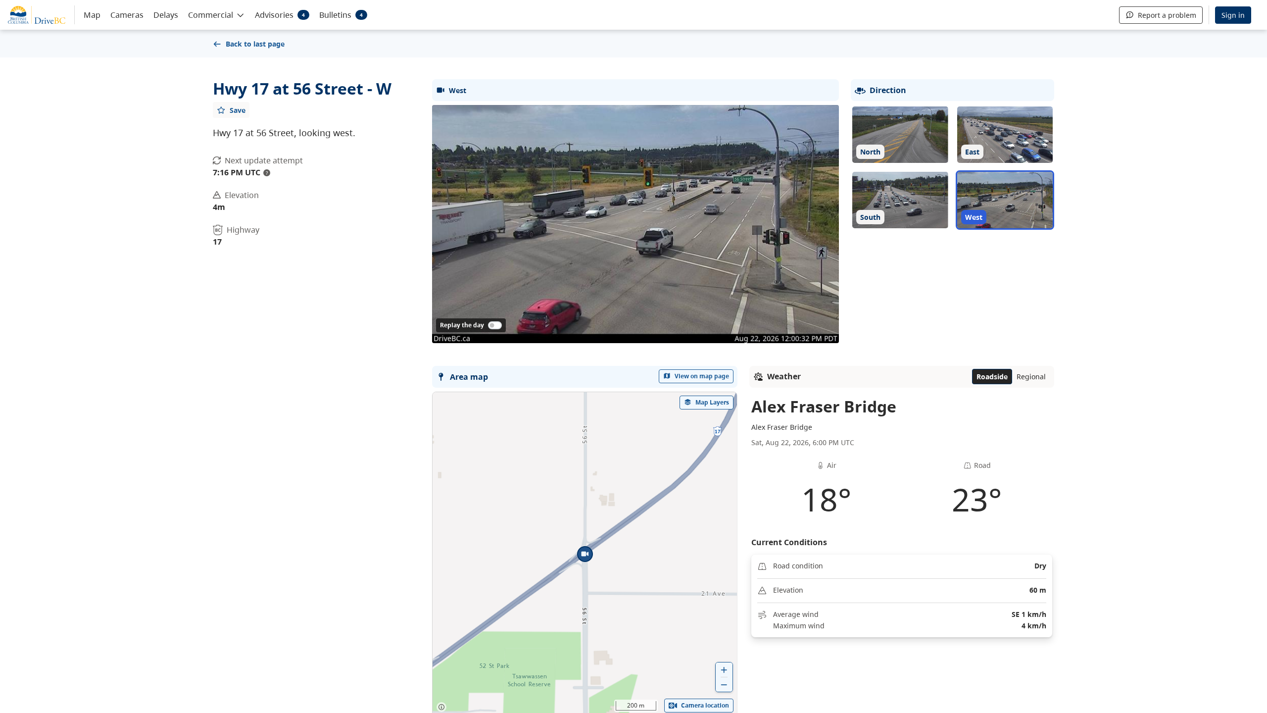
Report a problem (1167, 15)
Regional (1031, 376)
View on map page (702, 376)
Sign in (1233, 15)
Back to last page (255, 44)
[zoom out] (724, 684)
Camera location (705, 705)
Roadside (992, 376)
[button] (216, 14)
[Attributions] (441, 707)
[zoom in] (724, 669)
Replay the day (462, 325)
